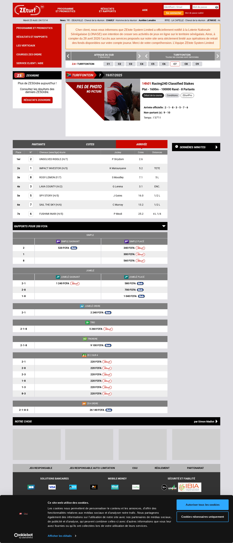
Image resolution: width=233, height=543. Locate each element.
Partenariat (195, 468)
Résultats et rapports (107, 10)
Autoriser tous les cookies (203, 504)
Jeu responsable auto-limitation (92, 468)
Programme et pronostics (65, 10)
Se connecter (173, 12)
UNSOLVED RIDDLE (50, 159)
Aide (145, 10)
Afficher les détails (60, 535)
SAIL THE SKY (47, 204)
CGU (134, 468)
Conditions (172, 95)
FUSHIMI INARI (48, 213)
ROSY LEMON (47, 177)
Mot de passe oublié (194, 13)
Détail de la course (153, 95)
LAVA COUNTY (47, 186)
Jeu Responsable (40, 468)
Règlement (162, 468)
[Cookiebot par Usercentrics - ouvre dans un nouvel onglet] (24, 536)
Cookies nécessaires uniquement (202, 516)
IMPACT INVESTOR (50, 168)
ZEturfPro (187, 95)
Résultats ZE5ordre (37, 100)
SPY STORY (46, 195)
